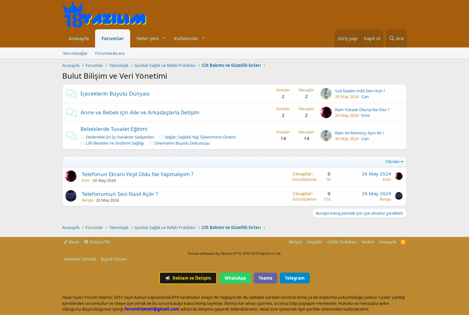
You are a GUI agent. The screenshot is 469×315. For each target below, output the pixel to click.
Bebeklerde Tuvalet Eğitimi (113, 128)
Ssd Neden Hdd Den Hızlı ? (360, 91)
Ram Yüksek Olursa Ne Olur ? (362, 109)
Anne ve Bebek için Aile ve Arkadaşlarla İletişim (139, 112)
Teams (265, 278)
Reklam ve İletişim (188, 278)
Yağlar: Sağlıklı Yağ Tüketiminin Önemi (200, 137)
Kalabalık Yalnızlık (79, 259)
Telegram (295, 278)
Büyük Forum (114, 259)
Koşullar (314, 242)
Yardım (367, 242)
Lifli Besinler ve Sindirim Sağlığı (115, 143)
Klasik (73, 242)
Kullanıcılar (186, 38)
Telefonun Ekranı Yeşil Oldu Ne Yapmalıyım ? (137, 174)
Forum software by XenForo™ (234, 253)
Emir (365, 115)
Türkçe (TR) (99, 242)
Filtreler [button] (392, 161)
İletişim (295, 242)
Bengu (87, 200)
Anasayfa (79, 38)
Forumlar (112, 38)
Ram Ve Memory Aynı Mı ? (359, 133)
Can (365, 96)
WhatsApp (235, 278)
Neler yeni (148, 38)
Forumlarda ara (109, 53)
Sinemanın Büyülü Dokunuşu (182, 143)
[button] (164, 38)
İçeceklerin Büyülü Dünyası (115, 93)
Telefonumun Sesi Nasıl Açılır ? (120, 193)
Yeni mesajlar (75, 53)
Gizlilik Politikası (342, 242)
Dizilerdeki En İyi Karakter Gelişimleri (120, 137)
